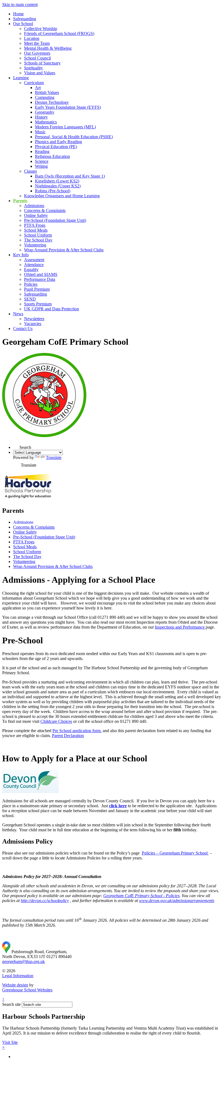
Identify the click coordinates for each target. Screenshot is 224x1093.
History (41, 117)
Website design (15, 985)
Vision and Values (39, 72)
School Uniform (38, 235)
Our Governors (37, 53)
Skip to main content (20, 4)
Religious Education (52, 156)
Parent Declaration (68, 735)
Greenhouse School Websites (27, 990)
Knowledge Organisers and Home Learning (62, 195)
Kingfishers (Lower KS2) (57, 181)
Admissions (34, 205)
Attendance (34, 264)
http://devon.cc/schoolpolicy (45, 900)
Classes (30, 171)
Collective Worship (40, 28)
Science (41, 161)
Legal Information (17, 975)
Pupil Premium (37, 289)
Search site (11, 1004)
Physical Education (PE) (56, 146)
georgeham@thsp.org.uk (23, 961)
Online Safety (36, 215)
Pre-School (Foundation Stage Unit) (55, 220)
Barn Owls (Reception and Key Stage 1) (70, 176)
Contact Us (23, 328)
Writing (41, 166)
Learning (21, 77)
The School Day (38, 240)
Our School (23, 23)
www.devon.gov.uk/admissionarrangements (176, 900)
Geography (44, 112)
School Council (37, 58)
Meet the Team (37, 43)
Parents (20, 200)
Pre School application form (76, 730)
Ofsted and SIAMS (40, 274)
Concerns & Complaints (45, 210)
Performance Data (39, 279)
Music (40, 131)
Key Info (21, 254)
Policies (30, 284)
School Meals (36, 230)
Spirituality (33, 68)
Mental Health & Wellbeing (48, 48)
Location (31, 38)
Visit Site (10, 1042)
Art (38, 87)
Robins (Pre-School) (52, 190)
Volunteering (35, 245)
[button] (16, 446)
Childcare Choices (56, 721)
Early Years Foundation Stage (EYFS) (68, 107)
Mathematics (46, 122)
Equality (31, 269)
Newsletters (34, 318)
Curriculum (34, 82)
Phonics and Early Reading (58, 141)
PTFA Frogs (34, 225)
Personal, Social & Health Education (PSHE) (74, 136)
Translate (53, 457)
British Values (47, 92)
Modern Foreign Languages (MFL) (65, 127)
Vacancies (32, 323)
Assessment (34, 259)
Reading (42, 151)
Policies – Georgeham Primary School (175, 853)
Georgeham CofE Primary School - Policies (141, 895)
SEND (30, 299)
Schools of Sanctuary (42, 63)
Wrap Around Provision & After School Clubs (64, 250)
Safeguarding (24, 18)
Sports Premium (38, 304)
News (18, 313)
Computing (44, 97)
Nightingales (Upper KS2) (58, 186)
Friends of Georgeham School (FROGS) (59, 33)
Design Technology (52, 102)
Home (18, 13)
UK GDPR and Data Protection (51, 309)
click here (118, 805)
